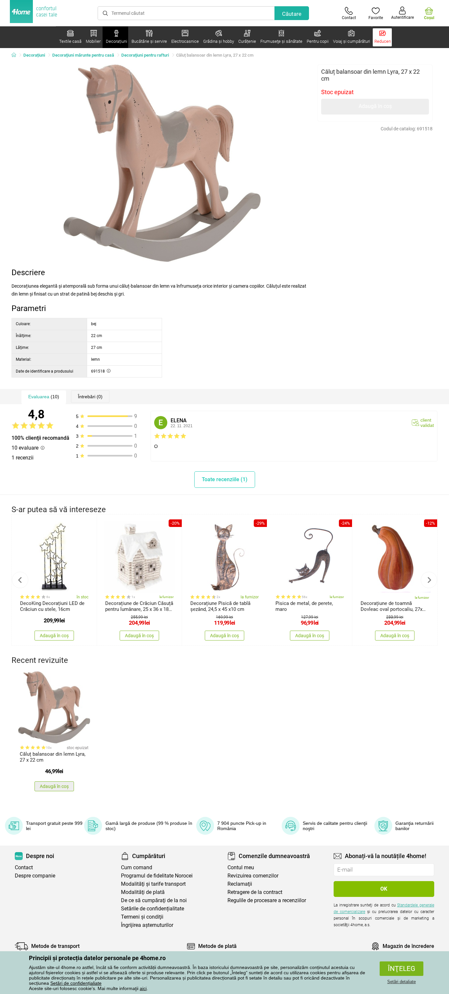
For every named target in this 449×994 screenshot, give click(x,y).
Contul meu (240, 867)
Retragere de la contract (254, 892)
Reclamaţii (239, 883)
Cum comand (136, 867)
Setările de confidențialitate (152, 908)
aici (143, 988)
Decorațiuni (34, 55)
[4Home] (16, 55)
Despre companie (35, 875)
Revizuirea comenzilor (252, 875)
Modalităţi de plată (143, 892)
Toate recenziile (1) (225, 479)
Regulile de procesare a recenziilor (266, 900)
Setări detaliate (401, 981)
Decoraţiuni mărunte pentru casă (83, 55)
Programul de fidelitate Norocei (157, 875)
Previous (20, 580)
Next (429, 580)
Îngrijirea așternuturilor (147, 925)
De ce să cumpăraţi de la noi (154, 900)
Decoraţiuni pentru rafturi (145, 55)
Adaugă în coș (375, 106)
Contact (24, 867)
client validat (427, 422)
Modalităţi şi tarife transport (153, 883)
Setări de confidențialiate (76, 983)
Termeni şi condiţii (142, 916)
